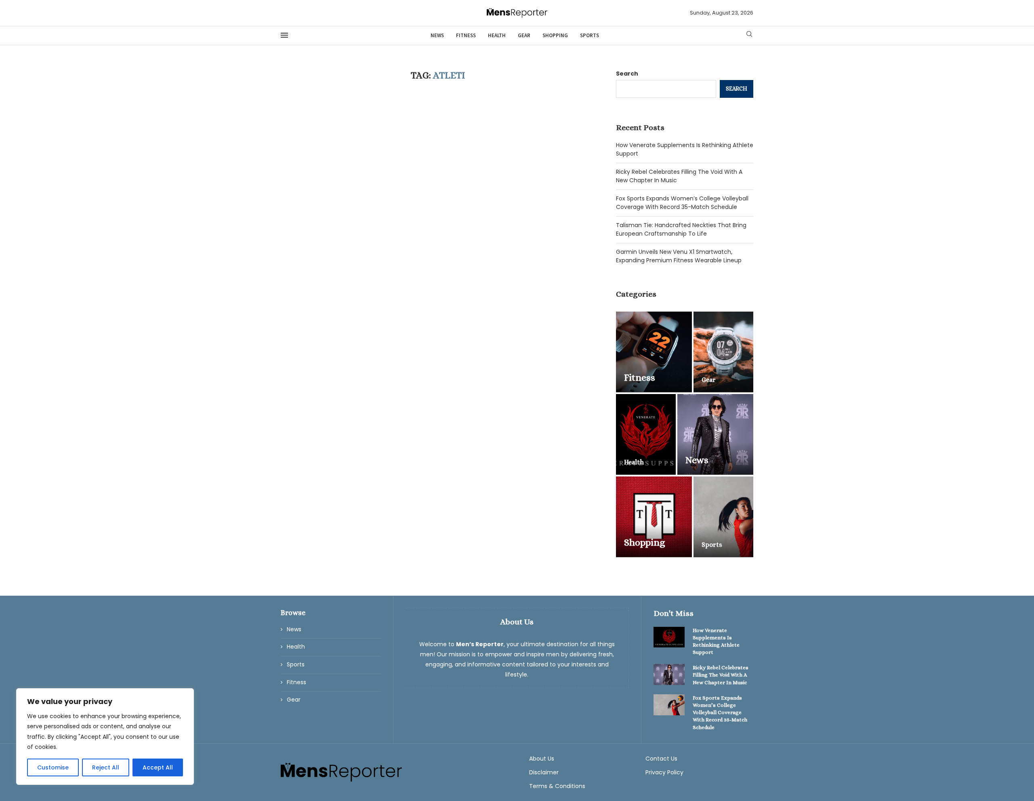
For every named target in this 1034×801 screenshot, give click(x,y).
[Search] (749, 35)
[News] (715, 434)
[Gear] (723, 352)
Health (497, 35)
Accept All (158, 767)
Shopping (555, 35)
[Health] (646, 434)
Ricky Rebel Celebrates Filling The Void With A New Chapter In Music (720, 674)
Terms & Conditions (557, 786)
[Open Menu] (284, 35)
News (437, 35)
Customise (53, 767)
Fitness (466, 35)
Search (627, 74)
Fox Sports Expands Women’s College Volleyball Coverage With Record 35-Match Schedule (682, 202)
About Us (541, 758)
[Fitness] (654, 352)
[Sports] (723, 516)
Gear (524, 35)
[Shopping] (654, 516)
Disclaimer (544, 772)
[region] (105, 736)
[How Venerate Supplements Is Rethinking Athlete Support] (669, 637)
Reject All (105, 767)
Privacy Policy (664, 772)
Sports (589, 35)
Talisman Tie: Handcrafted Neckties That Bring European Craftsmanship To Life (681, 229)
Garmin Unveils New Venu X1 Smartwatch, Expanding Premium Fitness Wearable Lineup (679, 256)
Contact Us (661, 758)
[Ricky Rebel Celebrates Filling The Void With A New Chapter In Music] (669, 674)
